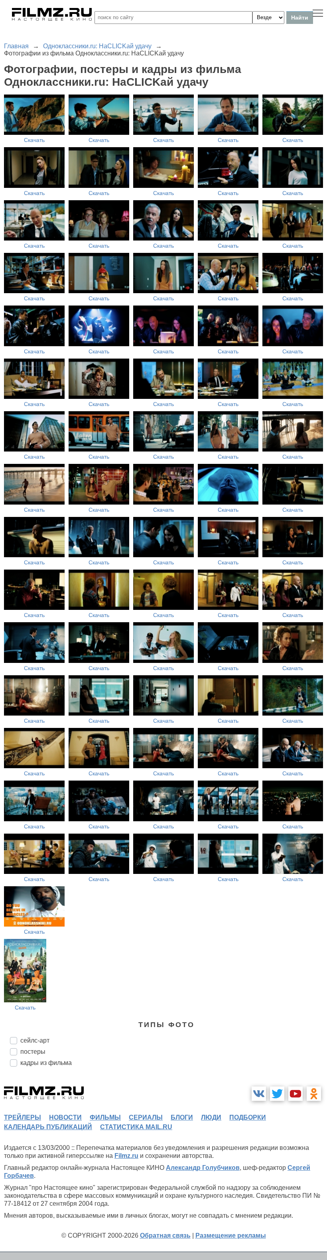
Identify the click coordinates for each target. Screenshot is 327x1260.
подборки (247, 1117)
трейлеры (22, 1117)
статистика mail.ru (136, 1127)
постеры (32, 1051)
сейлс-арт (34, 1040)
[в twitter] (277, 1093)
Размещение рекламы (230, 1235)
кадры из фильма (46, 1062)
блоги (182, 1117)
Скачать (34, 140)
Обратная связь (165, 1235)
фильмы (105, 1117)
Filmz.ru (126, 1155)
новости (65, 1117)
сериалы (146, 1117)
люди (211, 1117)
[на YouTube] (295, 1093)
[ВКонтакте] (259, 1093)
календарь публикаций (48, 1127)
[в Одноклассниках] (314, 1093)
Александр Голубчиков (203, 1167)
